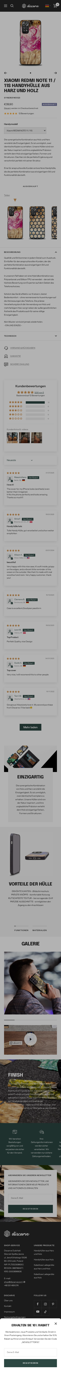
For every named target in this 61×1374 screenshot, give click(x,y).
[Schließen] (56, 1323)
